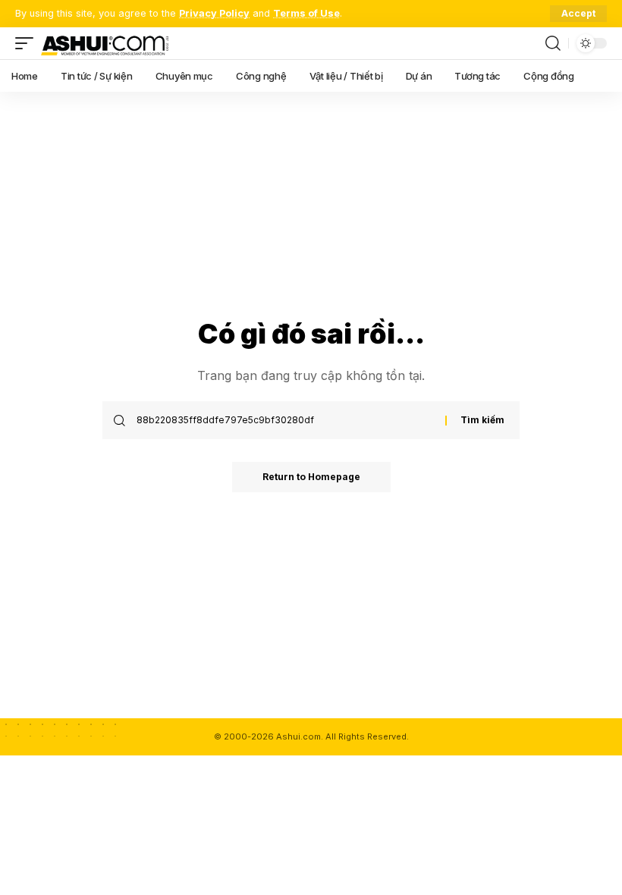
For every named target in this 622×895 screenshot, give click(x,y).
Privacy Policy (214, 13)
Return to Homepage (311, 476)
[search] (553, 43)
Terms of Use (306, 13)
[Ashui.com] (104, 43)
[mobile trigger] (28, 43)
